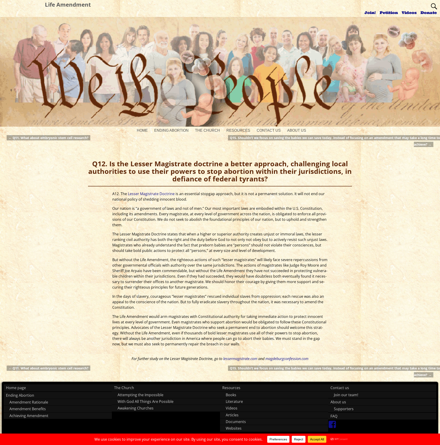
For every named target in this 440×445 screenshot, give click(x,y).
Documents (236, 421)
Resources (238, 130)
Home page (16, 387)
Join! (370, 12)
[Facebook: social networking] (332, 422)
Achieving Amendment (28, 415)
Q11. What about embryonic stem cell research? (48, 138)
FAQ (333, 416)
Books (231, 394)
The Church (207, 130)
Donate (429, 12)
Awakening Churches (136, 408)
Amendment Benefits (27, 408)
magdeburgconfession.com (286, 358)
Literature (234, 401)
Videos (409, 12)
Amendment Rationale (28, 402)
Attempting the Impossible (140, 394)
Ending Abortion (171, 130)
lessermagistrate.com (240, 358)
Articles (232, 415)
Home (142, 130)
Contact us (269, 130)
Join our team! (346, 394)
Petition (389, 12)
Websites (234, 428)
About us (296, 130)
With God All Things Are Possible (145, 401)
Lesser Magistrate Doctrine (151, 193)
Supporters (344, 408)
